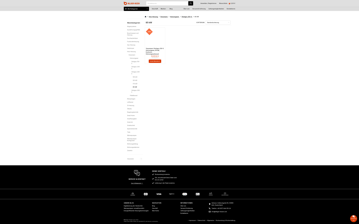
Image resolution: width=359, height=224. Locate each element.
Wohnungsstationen (133, 147)
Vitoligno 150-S (135, 62)
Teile (128, 132)
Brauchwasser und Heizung (133, 34)
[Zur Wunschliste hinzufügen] (162, 31)
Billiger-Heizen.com (130, 219)
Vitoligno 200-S (135, 67)
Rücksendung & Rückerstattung (225, 220)
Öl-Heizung (130, 105)
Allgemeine (210, 220)
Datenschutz (201, 220)
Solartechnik (131, 125)
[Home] (132, 3)
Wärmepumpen (131, 135)
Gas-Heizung (131, 45)
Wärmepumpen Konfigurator (131, 139)
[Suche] (190, 3)
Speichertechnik (132, 129)
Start (146, 16)
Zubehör (129, 150)
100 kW (135, 77)
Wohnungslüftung (132, 144)
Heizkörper (130, 48)
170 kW (135, 83)
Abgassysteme (131, 26)
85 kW (135, 87)
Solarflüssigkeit (131, 119)
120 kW (135, 80)
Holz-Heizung (131, 51)
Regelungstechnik (132, 112)
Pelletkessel (133, 95)
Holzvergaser (134, 58)
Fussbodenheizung (133, 41)
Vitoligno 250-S (135, 72)
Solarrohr (130, 122)
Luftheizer (130, 102)
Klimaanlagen (131, 99)
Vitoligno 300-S (135, 91)
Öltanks (129, 109)
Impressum (192, 220)
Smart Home (131, 115)
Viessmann (132, 55)
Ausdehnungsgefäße (133, 30)
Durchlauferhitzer (132, 38)
